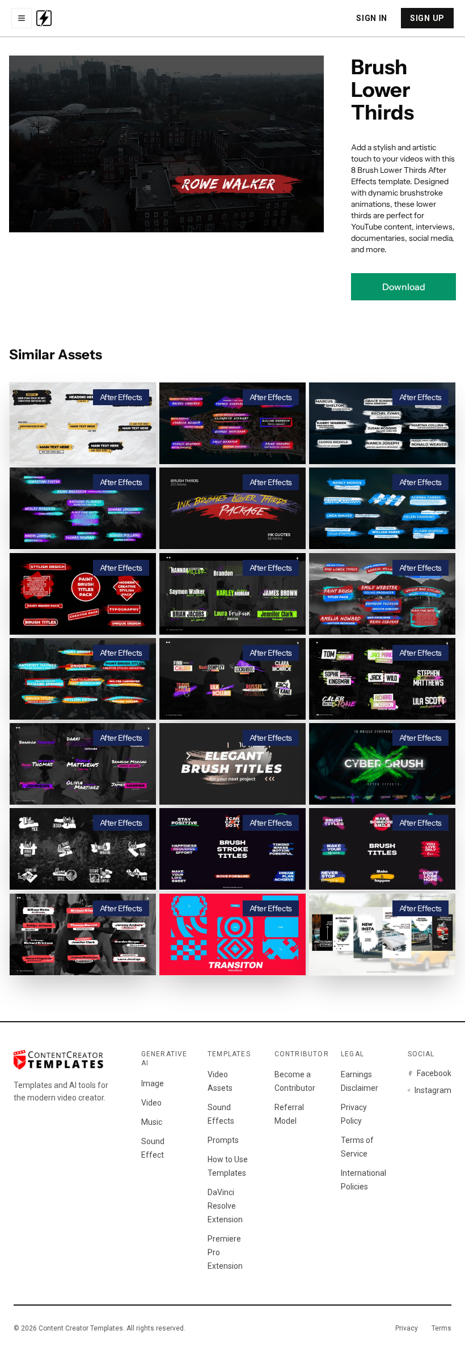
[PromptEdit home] (44, 18)
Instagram (433, 1090)
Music (151, 1122)
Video (151, 1102)
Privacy (406, 1328)
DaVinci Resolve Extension (225, 1206)
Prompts (223, 1140)
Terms (441, 1328)
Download (403, 286)
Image (152, 1083)
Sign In (371, 18)
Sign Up (427, 18)
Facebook (434, 1073)
